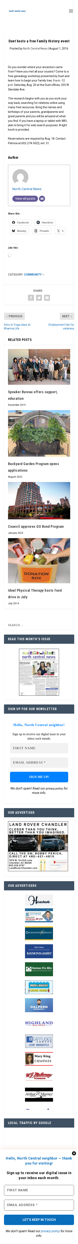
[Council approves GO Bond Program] (39, 500)
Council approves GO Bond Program (36, 526)
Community (33, 274)
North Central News (35, 48)
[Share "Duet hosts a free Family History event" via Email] (47, 298)
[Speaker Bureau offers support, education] (39, 367)
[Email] (42, 199)
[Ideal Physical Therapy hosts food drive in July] (39, 560)
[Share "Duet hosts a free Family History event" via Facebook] (31, 298)
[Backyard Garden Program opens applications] (39, 433)
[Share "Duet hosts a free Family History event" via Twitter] (39, 298)
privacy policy (50, 1231)
